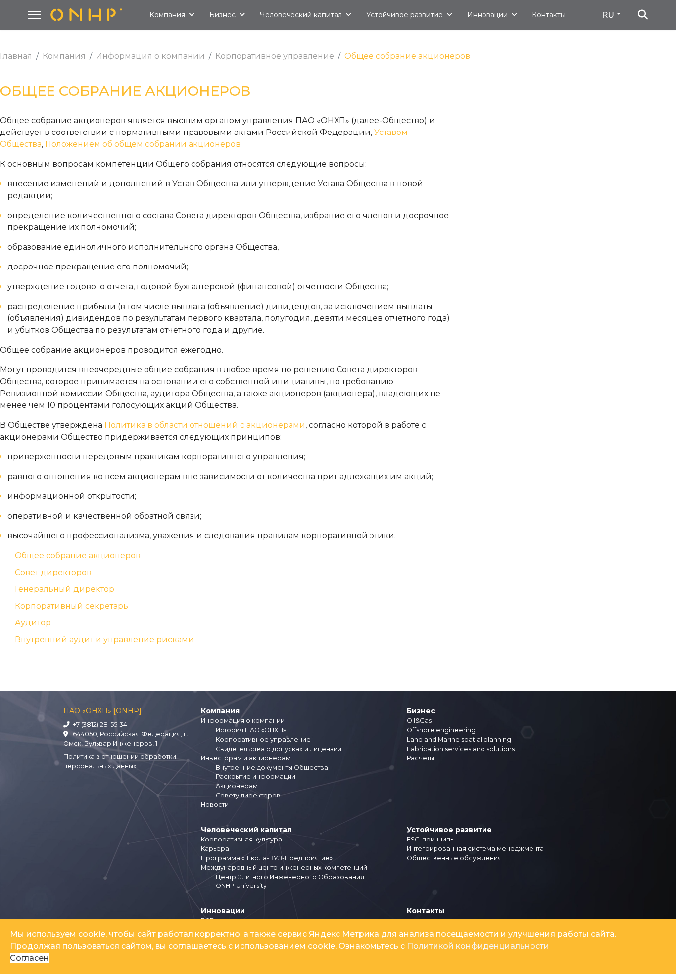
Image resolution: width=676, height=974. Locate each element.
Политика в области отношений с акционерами (204, 425)
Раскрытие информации (255, 776)
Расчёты (420, 758)
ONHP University (241, 885)
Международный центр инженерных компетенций (284, 867)
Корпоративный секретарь (71, 606)
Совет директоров (53, 572)
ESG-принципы (431, 839)
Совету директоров (248, 795)
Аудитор (33, 622)
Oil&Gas (419, 720)
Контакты (549, 14)
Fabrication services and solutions (461, 749)
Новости (215, 804)
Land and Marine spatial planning (459, 739)
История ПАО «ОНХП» (251, 730)
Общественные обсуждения (454, 858)
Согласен (29, 958)
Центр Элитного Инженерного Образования (290, 877)
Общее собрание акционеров (78, 555)
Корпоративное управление (263, 739)
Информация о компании (243, 720)
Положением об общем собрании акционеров (143, 144)
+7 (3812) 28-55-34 (98, 724)
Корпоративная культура (241, 839)
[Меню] (34, 15)
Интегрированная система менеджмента (475, 848)
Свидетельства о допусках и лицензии (278, 749)
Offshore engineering (441, 730)
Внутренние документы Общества (272, 767)
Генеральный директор (64, 589)
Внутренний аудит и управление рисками (104, 639)
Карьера (215, 848)
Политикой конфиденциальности (478, 946)
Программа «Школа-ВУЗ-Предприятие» (267, 858)
